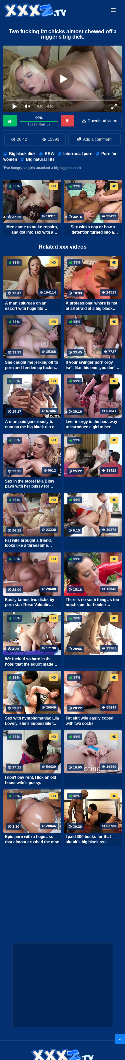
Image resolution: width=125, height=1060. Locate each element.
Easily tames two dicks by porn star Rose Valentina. (29, 602)
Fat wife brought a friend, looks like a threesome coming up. (28, 543)
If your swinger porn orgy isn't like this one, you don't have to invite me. (91, 365)
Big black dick (22, 153)
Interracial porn (77, 153)
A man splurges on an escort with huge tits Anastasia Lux (25, 306)
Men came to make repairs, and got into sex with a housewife (32, 230)
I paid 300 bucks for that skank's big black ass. (88, 839)
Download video (102, 120)
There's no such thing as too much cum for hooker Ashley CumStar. (92, 602)
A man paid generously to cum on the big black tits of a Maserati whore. (32, 424)
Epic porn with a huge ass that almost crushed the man (32, 839)
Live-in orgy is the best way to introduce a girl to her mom (91, 424)
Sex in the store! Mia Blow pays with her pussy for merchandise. (29, 484)
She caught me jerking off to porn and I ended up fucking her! (31, 365)
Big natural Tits (40, 159)
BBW (49, 153)
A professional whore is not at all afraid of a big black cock (91, 306)
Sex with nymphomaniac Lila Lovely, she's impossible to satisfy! (32, 721)
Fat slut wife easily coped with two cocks (89, 721)
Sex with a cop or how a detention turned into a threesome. (93, 230)
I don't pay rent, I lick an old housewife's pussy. (30, 780)
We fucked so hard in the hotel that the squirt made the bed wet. (29, 662)
